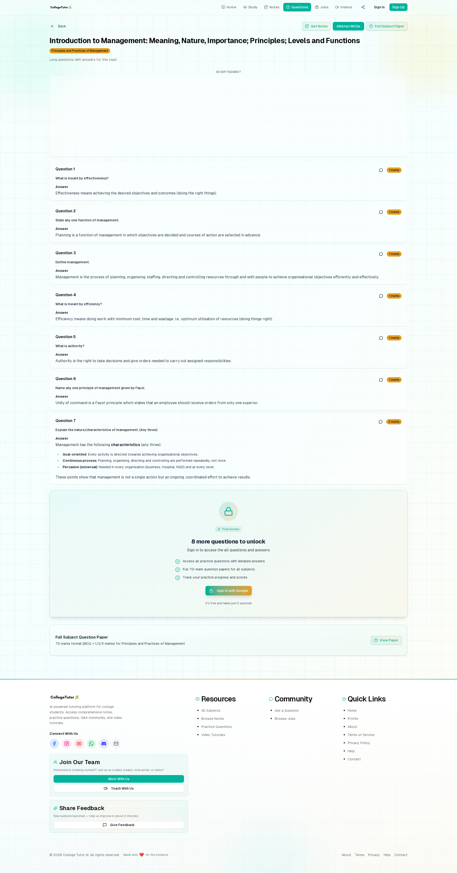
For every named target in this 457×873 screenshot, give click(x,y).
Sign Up (398, 7)
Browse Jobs (285, 719)
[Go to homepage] (61, 7)
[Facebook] (54, 743)
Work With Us (118, 779)
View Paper (389, 640)
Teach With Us (122, 788)
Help (351, 751)
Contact (354, 759)
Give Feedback (122, 825)
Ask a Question (287, 710)
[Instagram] (66, 743)
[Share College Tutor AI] (363, 7)
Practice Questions (216, 727)
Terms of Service (361, 735)
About (352, 727)
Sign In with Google (232, 591)
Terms (359, 855)
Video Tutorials (213, 735)
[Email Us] (116, 743)
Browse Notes (212, 719)
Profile (353, 719)
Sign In (379, 7)
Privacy (374, 855)
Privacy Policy (359, 743)
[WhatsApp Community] (91, 743)
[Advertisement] (196, 116)
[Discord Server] (104, 743)
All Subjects (210, 710)
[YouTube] (79, 743)
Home (352, 710)
